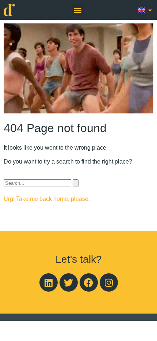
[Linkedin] (48, 282)
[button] (78, 10)
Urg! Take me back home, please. (47, 199)
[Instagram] (109, 282)
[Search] (75, 183)
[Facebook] (89, 282)
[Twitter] (69, 282)
